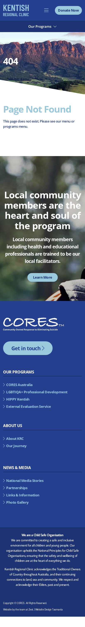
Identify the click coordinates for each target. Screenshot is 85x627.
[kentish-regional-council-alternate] (16, 6)
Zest (30, 609)
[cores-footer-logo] (33, 319)
